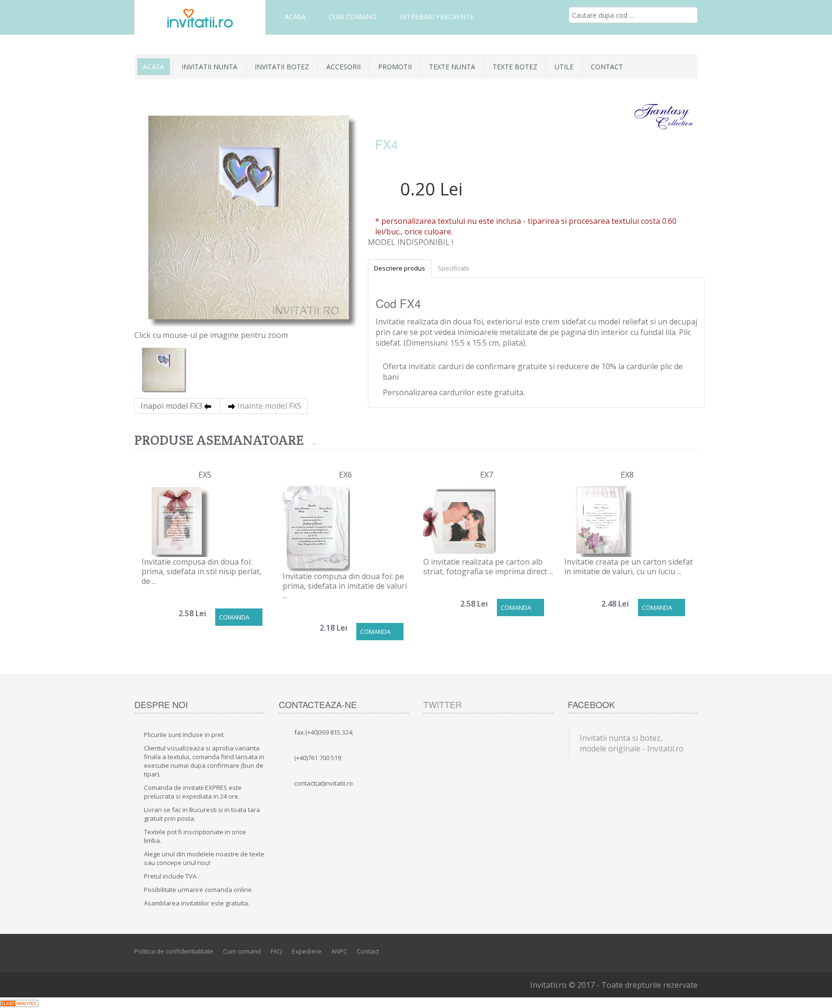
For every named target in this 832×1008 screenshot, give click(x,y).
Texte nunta (452, 66)
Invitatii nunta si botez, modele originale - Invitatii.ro (632, 743)
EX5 (204, 474)
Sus (816, 993)
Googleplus (691, 951)
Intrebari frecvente (436, 16)
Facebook (647, 951)
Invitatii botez (282, 66)
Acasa (295, 16)
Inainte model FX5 (269, 406)
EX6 (345, 474)
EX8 (627, 474)
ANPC (339, 951)
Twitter (442, 704)
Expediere (307, 951)
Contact (607, 66)
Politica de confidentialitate (173, 951)
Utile (564, 66)
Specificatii (453, 268)
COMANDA (234, 617)
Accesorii (343, 66)
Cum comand (352, 16)
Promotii (395, 66)
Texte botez (515, 66)
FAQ (276, 951)
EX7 (486, 474)
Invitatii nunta (209, 66)
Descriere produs (399, 268)
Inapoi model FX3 (171, 406)
